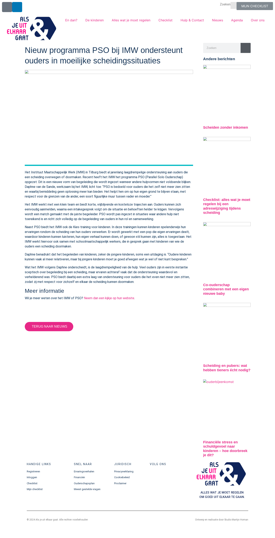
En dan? (71, 20)
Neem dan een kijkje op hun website (109, 298)
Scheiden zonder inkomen (225, 127)
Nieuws (217, 20)
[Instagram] (166, 475)
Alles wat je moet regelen (131, 20)
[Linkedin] (17, 7)
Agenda (237, 20)
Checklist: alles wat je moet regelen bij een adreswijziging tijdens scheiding (226, 206)
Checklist (165, 20)
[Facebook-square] (7, 7)
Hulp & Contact (192, 20)
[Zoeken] (246, 48)
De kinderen (94, 20)
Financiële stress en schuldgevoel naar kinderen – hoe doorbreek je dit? (225, 448)
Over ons (258, 20)
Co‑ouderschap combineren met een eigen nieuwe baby (226, 289)
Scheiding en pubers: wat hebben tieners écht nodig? (226, 368)
